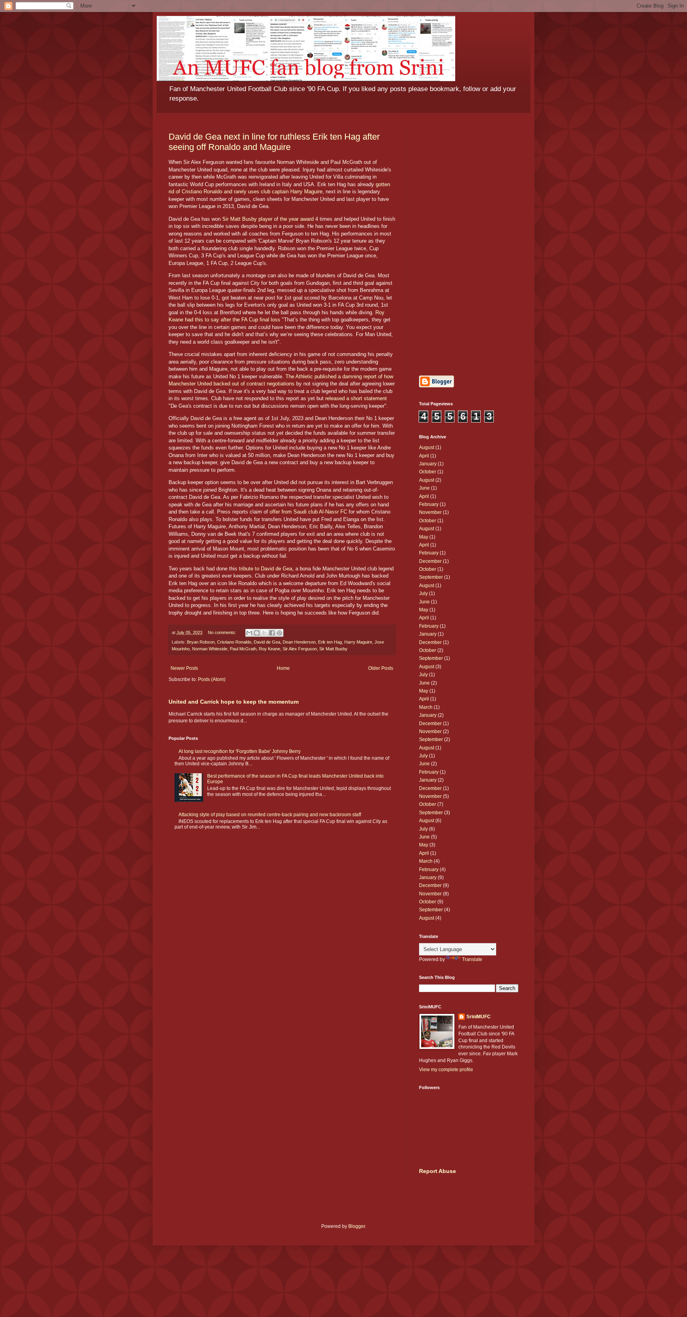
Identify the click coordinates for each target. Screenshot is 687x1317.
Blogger (356, 1226)
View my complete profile (446, 1069)
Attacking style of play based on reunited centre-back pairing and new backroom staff (270, 814)
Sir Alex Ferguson (300, 648)
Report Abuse (437, 1171)
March (426, 707)
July (423, 593)
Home (283, 668)
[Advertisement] (468, 244)
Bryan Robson (201, 642)
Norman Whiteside (209, 648)
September (431, 577)
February (429, 504)
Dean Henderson (299, 642)
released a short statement (356, 398)
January (428, 464)
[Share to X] (264, 633)
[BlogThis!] (257, 633)
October (427, 472)
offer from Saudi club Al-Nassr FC (308, 512)
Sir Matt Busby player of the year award (268, 219)
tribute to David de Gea (265, 569)
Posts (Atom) (211, 679)
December (430, 561)
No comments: (222, 632)
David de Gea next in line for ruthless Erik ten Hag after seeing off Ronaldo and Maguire (274, 142)
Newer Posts (184, 668)
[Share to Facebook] (272, 633)
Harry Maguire (358, 642)
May (423, 537)
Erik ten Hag (330, 642)
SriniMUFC (478, 1016)
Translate (472, 959)
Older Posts (380, 668)
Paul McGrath (243, 648)
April (424, 456)
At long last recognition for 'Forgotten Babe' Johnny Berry (240, 751)
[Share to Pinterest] (279, 633)
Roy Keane (269, 648)
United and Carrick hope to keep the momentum (234, 701)
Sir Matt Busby (333, 648)
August (426, 447)
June (424, 488)
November (430, 512)
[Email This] (249, 633)
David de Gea (267, 642)
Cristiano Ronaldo (234, 642)
